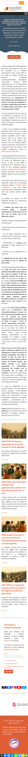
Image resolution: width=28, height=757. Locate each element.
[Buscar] (21, 3)
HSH (23, 142)
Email (5, 653)
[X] (4, 687)
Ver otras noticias (14, 57)
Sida (8, 393)
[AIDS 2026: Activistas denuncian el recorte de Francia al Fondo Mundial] (14, 437)
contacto (7, 641)
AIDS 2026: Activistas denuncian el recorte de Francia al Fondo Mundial (13, 444)
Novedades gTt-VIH (11, 663)
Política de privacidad (10, 729)
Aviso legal (22, 727)
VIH (19, 73)
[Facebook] (9, 687)
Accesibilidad (7, 734)
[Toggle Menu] (26, 13)
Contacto (5, 727)
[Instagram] (14, 687)
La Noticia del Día (11, 660)
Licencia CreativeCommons (17, 732)
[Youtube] (19, 687)
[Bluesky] (24, 687)
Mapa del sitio (13, 727)
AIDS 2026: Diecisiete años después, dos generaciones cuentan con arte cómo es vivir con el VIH (14, 488)
